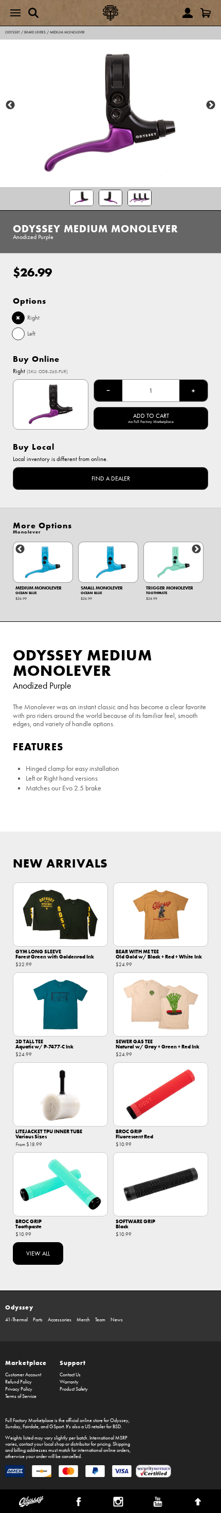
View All (38, 1253)
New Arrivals (60, 863)
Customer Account (23, 1375)
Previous (10, 105)
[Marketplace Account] (187, 13)
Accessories (59, 1320)
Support (73, 1363)
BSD (117, 1427)
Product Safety (74, 1389)
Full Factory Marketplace (29, 1420)
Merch (83, 1320)
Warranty (69, 1382)
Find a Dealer (110, 478)
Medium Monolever (67, 32)
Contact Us (70, 1375)
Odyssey (12, 32)
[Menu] (15, 13)
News (116, 1320)
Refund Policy (18, 1382)
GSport (56, 1427)
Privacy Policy (18, 1389)
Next (210, 105)
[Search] (33, 13)
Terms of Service (20, 1396)
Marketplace (26, 1363)
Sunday (13, 1427)
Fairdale (31, 1427)
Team (100, 1320)
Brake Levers (35, 32)
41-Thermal (16, 1320)
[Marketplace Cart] (205, 13)
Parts (38, 1320)
